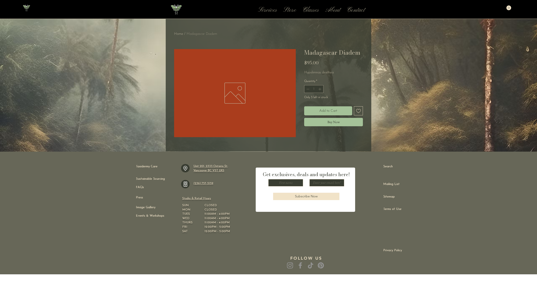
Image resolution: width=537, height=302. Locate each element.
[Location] (185, 168)
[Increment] (320, 89)
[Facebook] (300, 265)
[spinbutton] (314, 89)
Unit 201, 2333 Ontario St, (210, 166)
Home (178, 34)
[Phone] (185, 184)
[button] (508, 7)
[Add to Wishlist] (358, 111)
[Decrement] (307, 89)
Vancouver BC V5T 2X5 (208, 170)
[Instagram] (290, 265)
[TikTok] (310, 265)
